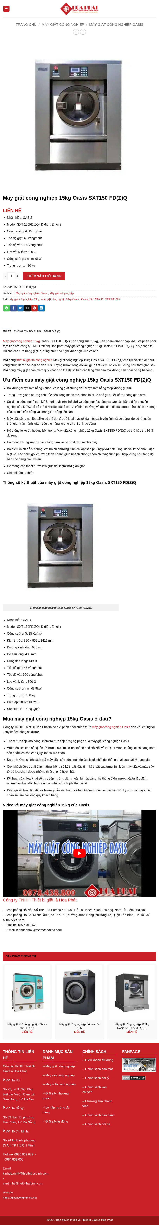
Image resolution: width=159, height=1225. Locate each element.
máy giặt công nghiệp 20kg (24, 299)
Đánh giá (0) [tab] (52, 331)
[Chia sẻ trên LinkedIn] (41, 308)
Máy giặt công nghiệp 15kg (21, 341)
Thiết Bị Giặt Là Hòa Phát (97, 1219)
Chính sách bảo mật (99, 1069)
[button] (8, 187)
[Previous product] (83, 32)
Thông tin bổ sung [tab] (27, 331)
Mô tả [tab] (7, 331)
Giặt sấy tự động (56, 1121)
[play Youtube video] (79, 853)
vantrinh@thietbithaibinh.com (23, 1183)
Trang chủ (26, 24)
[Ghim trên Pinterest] (34, 308)
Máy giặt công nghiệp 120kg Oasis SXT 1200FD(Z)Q (131, 1026)
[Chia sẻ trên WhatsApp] (6, 308)
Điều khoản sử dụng (99, 1060)
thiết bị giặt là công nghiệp (34, 360)
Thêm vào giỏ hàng (44, 276)
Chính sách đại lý (97, 1078)
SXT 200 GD (112, 299)
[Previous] (3, 1002)
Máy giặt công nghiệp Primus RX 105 (79, 1026)
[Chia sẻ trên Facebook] (13, 308)
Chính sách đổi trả (97, 1124)
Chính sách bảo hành (100, 1115)
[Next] (156, 1002)
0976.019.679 (24, 1154)
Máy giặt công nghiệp (63, 24)
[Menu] (6, 9)
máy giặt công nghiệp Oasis (111, 727)
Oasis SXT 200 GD (92, 299)
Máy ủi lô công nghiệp (60, 1084)
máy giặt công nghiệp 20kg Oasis (60, 299)
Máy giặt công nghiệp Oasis (116, 24)
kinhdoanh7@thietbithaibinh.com (25, 1173)
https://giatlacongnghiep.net (20, 1197)
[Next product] (76, 32)
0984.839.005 (13, 1159)
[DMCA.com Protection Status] (134, 1077)
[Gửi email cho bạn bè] (27, 308)
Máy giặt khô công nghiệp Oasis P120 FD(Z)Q (27, 1026)
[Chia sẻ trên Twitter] (20, 308)
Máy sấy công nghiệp (60, 1075)
